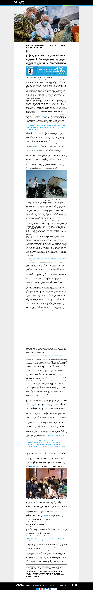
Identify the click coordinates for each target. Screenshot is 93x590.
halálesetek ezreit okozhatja (33, 209)
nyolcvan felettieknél (45, 116)
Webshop (51, 4)
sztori (41, 51)
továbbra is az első (30, 101)
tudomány (36, 579)
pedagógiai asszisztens (49, 515)
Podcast (46, 4)
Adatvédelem (35, 585)
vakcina (41, 579)
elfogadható (40, 405)
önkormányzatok (51, 518)
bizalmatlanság (35, 262)
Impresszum (28, 585)
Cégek (44, 518)
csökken (53, 207)
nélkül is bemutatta (33, 306)
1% (61, 4)
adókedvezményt (34, 466)
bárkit (57, 521)
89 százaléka (35, 203)
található (50, 103)
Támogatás (40, 4)
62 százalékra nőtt (35, 146)
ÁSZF (40, 585)
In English (57, 4)
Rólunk (34, 4)
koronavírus (29, 579)
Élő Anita (31, 51)
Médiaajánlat (45, 585)
